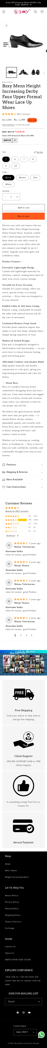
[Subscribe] (38, 1001)
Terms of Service (13, 921)
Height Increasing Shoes (17, 877)
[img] (21, 543)
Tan (35, 177)
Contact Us (10, 946)
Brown (22, 177)
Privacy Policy (12, 902)
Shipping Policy (13, 915)
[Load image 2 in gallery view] (23, 72)
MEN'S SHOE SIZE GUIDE (18, 959)
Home (8, 864)
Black (8, 177)
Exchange (10, 928)
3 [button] (26, 635)
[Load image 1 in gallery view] (11, 72)
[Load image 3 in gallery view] (35, 72)
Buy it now (23, 216)
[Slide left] (3, 73)
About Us (9, 953)
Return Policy (11, 895)
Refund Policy (12, 908)
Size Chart (40, 152)
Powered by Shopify (31, 1043)
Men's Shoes (11, 870)
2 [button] (20, 635)
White (8, 184)
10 (15, 166)
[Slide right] (44, 73)
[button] (4, 11)
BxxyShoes (19, 1043)
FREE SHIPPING (8, 125)
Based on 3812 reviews (16, 511)
